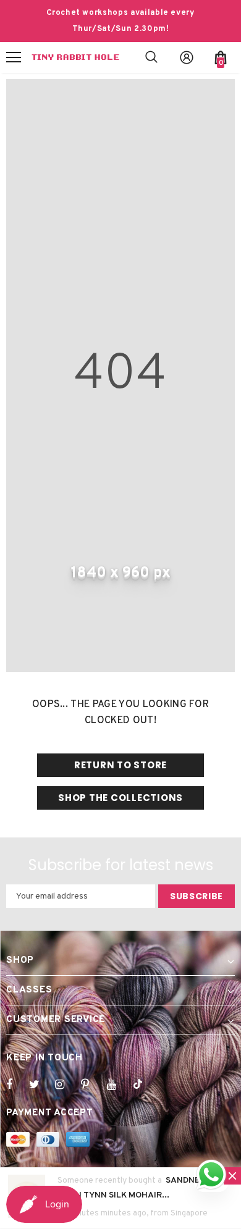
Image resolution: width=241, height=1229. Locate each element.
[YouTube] (118, 1084)
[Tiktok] (144, 1084)
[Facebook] (17, 1084)
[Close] (232, 1176)
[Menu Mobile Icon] (13, 57)
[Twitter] (40, 1084)
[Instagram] (66, 1084)
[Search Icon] (151, 57)
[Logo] (75, 57)
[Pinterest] (92, 1084)
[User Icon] (187, 57)
